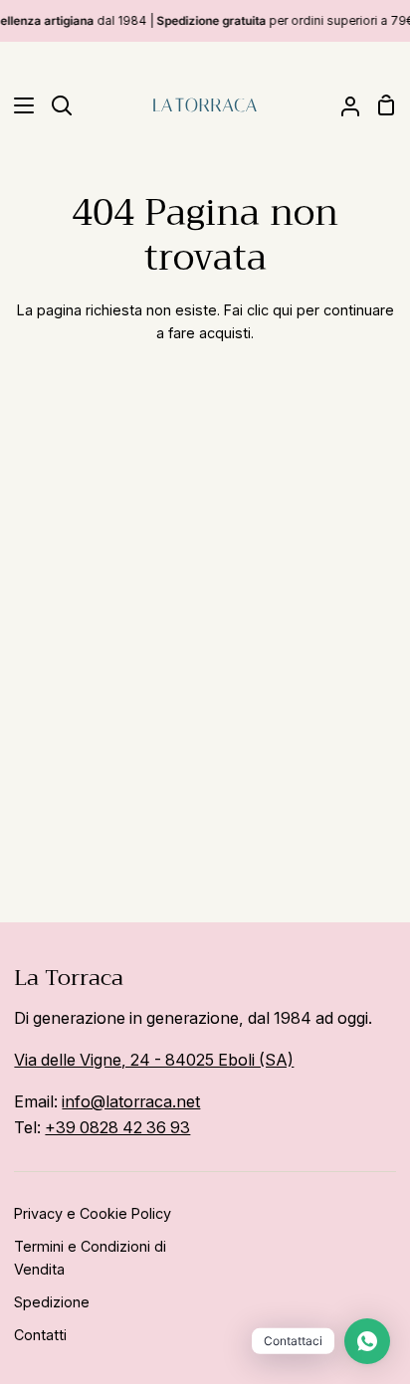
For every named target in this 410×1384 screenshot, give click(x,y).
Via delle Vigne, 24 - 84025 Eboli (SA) (154, 1060)
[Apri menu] (18, 105)
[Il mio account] (342, 105)
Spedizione (52, 1301)
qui (283, 309)
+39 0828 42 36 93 (117, 1127)
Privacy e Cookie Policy (92, 1213)
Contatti (40, 1334)
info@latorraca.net (131, 1101)
